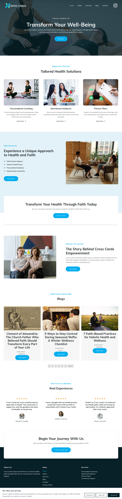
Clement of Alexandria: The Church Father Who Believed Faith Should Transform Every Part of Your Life (22, 340)
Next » (70, 366)
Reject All (101, 495)
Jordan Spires (21, 352)
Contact (105, 5)
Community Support (88, 478)
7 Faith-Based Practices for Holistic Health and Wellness (99, 337)
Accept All (114, 495)
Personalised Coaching (89, 471)
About (79, 5)
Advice (60, 350)
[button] (11, 178)
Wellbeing (22, 354)
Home (71, 5)
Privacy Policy (48, 485)
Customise (89, 495)
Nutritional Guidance (88, 474)
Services (89, 5)
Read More (22, 358)
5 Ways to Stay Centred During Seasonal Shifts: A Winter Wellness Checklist (61, 339)
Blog (96, 5)
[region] (61, 493)
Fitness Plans (86, 476)
